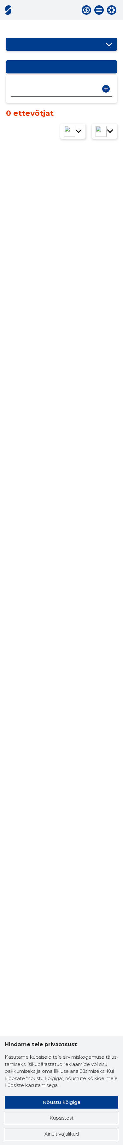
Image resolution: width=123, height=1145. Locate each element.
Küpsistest (61, 1118)
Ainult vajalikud (61, 1134)
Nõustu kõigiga (61, 1102)
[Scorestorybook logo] (8, 10)
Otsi (106, 88)
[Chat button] (86, 10)
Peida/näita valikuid (109, 44)
